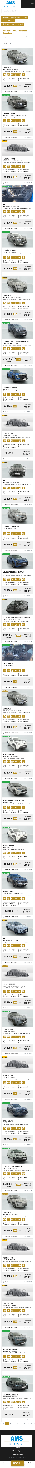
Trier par (5, 37)
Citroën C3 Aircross (8, 21)
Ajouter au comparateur (11, 91)
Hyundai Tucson (16, 17)
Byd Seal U (6, 17)
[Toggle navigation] (32, 4)
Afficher (5, 43)
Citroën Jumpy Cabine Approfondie (13, 24)
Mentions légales (17, 1451)
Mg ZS (25, 17)
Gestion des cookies (17, 1454)
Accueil (17, 1447)
